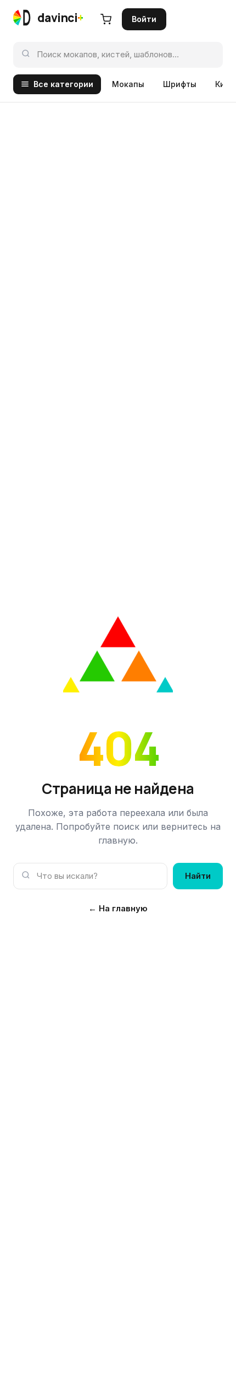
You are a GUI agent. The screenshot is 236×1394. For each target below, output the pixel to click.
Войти (144, 19)
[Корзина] (105, 19)
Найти (198, 876)
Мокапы (128, 84)
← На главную (118, 908)
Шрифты (179, 84)
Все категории (63, 84)
